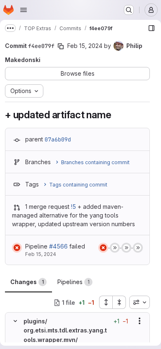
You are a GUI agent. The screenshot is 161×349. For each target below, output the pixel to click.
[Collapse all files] (119, 302)
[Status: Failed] (17, 248)
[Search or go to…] (129, 10)
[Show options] (139, 321)
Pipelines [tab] (73, 281)
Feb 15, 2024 (84, 45)
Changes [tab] (27, 281)
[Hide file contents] (15, 321)
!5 (73, 206)
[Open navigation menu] (23, 10)
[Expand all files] (105, 302)
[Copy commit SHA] (61, 46)
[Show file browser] (151, 28)
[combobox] (139, 302)
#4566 (58, 246)
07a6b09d (58, 139)
